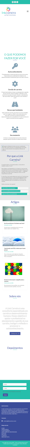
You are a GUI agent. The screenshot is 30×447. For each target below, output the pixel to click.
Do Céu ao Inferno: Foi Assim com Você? (14, 223)
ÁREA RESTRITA (5, 437)
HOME (3, 428)
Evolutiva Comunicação (14, 443)
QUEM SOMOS (5, 429)
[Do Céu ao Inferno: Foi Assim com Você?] (13, 213)
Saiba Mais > (15, 413)
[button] (27, 11)
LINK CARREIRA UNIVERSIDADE (9, 432)
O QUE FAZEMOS (6, 430)
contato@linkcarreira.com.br (9, 421)
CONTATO (4, 435)
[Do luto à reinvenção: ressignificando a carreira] (13, 268)
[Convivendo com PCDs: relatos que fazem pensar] (13, 240)
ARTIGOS (4, 434)
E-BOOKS (4, 433)
